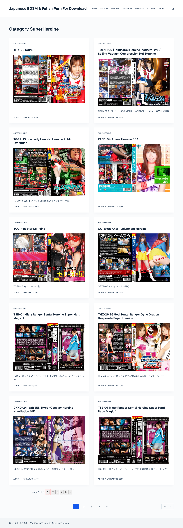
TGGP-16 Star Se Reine (29, 228)
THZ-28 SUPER (23, 50)
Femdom (115, 8)
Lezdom (104, 8)
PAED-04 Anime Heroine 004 (118, 139)
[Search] (173, 9)
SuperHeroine (20, 44)
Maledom (127, 8)
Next (166, 506)
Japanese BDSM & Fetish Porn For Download (48, 8)
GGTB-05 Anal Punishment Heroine (122, 228)
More (161, 8)
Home (94, 8)
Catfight (151, 8)
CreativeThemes (60, 523)
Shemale (139, 8)
